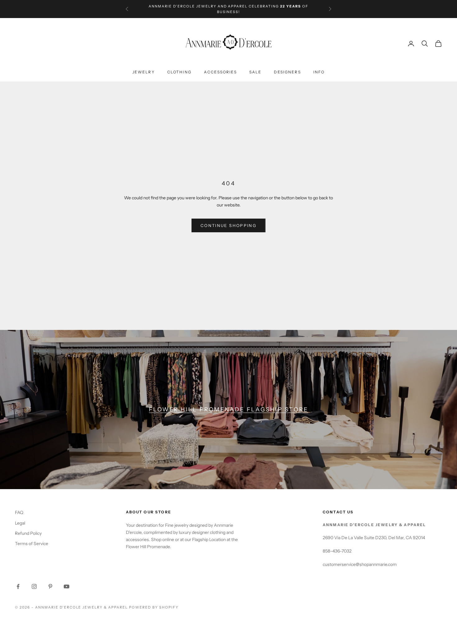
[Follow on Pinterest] (50, 586)
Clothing (179, 72)
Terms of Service (31, 543)
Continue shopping (228, 225)
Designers (287, 72)
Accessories (220, 72)
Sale (255, 72)
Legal (20, 523)
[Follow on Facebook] (18, 586)
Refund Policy (28, 533)
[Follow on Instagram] (34, 586)
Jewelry (143, 72)
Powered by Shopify (153, 607)
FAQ (19, 512)
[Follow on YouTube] (66, 586)
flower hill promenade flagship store (228, 409)
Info (319, 72)
